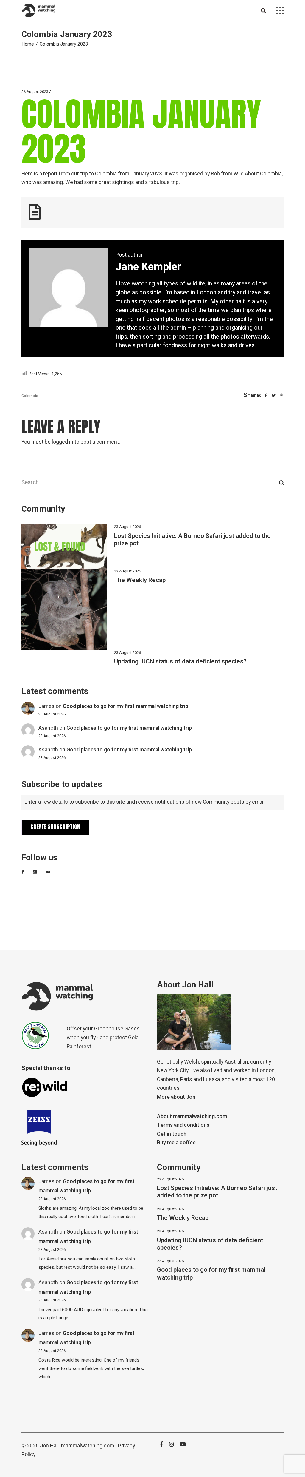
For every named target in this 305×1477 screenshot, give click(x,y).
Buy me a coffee (176, 1142)
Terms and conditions (183, 1125)
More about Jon (176, 1097)
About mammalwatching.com (192, 1116)
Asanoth (48, 728)
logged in (62, 442)
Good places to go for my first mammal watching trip (125, 706)
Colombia (29, 396)
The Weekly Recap (140, 580)
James (46, 706)
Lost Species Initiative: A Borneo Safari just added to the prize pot (192, 539)
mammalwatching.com (87, 1446)
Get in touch (171, 1134)
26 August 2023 (34, 92)
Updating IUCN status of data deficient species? (180, 661)
